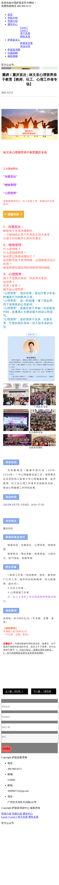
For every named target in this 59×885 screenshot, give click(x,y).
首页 (10, 14)
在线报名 (6, 749)
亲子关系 (25, 33)
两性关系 (25, 36)
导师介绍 (13, 21)
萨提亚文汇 (14, 39)
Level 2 (24, 30)
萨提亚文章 (26, 43)
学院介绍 (13, 18)
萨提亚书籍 (14, 49)
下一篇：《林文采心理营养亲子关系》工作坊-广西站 (45, 691)
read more (6, 68)
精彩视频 (13, 56)
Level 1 (24, 27)
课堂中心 (13, 24)
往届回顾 (13, 53)
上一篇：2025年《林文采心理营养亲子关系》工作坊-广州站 (16, 691)
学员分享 (25, 46)
